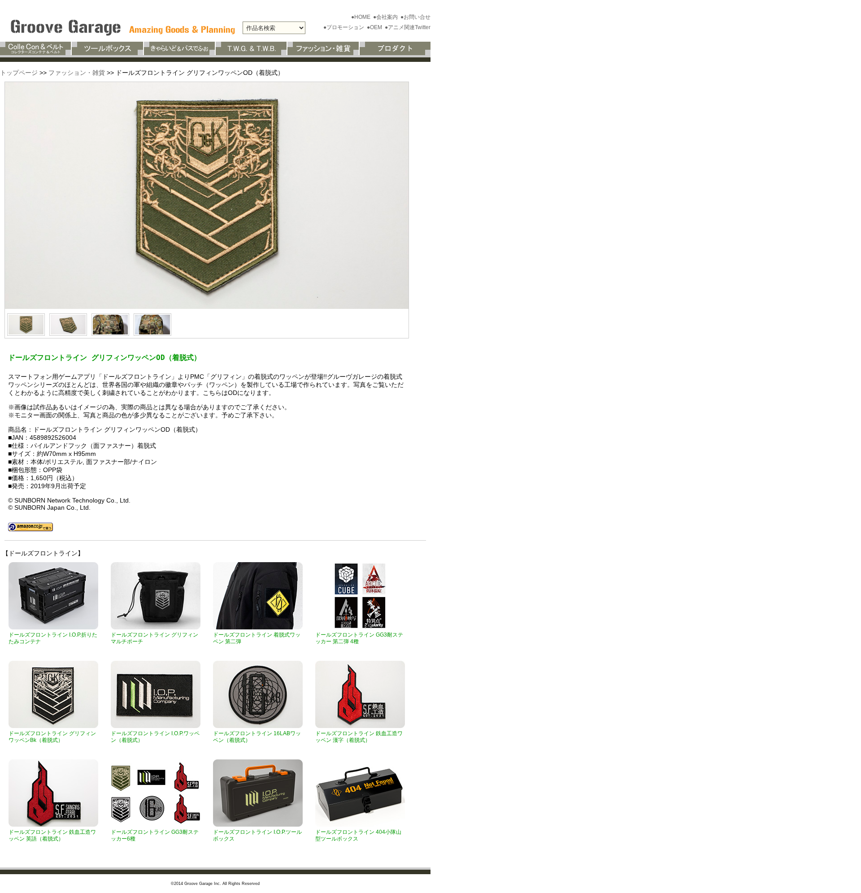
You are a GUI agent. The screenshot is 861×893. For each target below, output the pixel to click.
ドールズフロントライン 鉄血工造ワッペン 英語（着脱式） (52, 835)
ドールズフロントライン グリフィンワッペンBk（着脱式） (52, 736)
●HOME (361, 17)
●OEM (375, 27)
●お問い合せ (415, 17)
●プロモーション (344, 27)
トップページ (19, 72)
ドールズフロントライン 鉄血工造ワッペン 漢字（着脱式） (359, 736)
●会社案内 (386, 17)
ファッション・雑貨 (76, 72)
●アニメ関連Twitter (407, 27)
